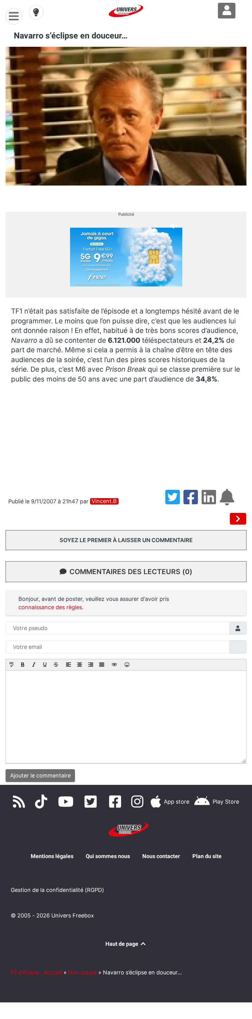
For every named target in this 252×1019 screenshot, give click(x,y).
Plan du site (207, 856)
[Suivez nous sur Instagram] (138, 801)
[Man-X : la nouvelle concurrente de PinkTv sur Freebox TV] (238, 519)
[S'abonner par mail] (228, 501)
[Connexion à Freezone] (226, 10)
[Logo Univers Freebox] (126, 11)
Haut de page (122, 944)
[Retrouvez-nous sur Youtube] (67, 801)
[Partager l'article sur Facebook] (192, 501)
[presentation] (12, 665)
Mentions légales (52, 856)
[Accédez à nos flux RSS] (20, 801)
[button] (11, 665)
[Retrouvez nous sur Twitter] (92, 801)
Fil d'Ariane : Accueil (36, 972)
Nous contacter (161, 856)
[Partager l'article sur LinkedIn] (211, 501)
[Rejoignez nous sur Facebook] (116, 801)
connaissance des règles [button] (50, 607)
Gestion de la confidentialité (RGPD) (57, 890)
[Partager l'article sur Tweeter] (174, 501)
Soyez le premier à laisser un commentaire (126, 540)
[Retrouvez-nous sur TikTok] (42, 801)
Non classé (82, 972)
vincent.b (104, 501)
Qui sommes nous (108, 856)
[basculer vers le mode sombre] (36, 12)
